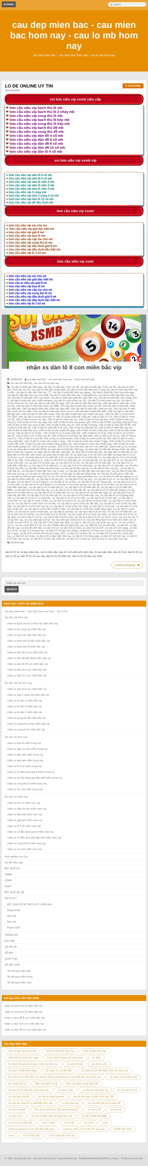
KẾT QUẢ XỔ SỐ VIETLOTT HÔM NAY (29, 904)
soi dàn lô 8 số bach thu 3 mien (95, 530)
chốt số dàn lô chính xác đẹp (31, 419)
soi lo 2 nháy (48, 1122)
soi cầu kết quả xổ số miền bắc (104, 1103)
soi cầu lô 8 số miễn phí (119, 511)
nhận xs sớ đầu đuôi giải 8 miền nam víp (30, 831)
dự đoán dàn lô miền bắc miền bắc (52, 452)
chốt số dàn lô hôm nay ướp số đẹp (26, 425)
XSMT (8, 886)
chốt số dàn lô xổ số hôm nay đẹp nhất (71, 435)
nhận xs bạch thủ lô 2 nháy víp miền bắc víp (32, 623)
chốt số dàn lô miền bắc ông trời (115, 427)
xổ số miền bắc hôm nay (62, 1135)
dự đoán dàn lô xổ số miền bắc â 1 (83, 457)
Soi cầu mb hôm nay (21, 383)
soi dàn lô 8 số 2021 (70, 528)
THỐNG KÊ (11, 934)
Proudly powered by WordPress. (94, 1158)
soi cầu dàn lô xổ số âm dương (70, 484)
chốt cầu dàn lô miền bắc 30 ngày (46, 403)
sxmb (105, 1122)
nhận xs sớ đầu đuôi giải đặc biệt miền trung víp (34, 777)
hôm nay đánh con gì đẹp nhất (82, 1083)
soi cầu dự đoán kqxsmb (51, 1096)
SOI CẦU (10, 940)
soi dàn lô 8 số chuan (23, 536)
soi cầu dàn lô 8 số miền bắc (96, 462)
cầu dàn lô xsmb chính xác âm (70, 400)
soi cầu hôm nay (70, 1103)
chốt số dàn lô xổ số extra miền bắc (61, 433)
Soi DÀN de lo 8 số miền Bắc (100, 525)
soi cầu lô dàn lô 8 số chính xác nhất (87, 514)
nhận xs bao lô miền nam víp (23, 802)
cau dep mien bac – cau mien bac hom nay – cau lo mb (36, 611)
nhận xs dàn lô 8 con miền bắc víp (74, 367)
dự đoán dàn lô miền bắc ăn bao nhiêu (105, 449)
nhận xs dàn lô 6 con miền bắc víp (26, 675)
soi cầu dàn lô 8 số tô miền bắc (75, 465)
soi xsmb (88, 1122)
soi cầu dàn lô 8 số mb (67, 462)
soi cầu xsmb (15, 1116)
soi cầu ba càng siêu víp (95, 1090)
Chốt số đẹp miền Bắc (94, 1051)
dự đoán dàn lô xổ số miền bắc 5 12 (44, 457)
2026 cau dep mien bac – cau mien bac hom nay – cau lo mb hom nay (41, 1158)
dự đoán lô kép (75, 1064)
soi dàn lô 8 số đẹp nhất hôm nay (53, 536)
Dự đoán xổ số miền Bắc (59, 1070)
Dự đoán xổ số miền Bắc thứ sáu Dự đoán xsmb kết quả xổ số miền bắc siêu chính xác (54, 1077)
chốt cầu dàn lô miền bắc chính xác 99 (80, 406)
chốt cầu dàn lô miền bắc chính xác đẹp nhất (45, 408)
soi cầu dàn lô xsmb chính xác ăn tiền (36, 503)
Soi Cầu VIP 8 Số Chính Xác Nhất (52, 522)
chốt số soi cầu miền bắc (70, 446)
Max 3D (11, 915)
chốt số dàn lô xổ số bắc (29, 433)
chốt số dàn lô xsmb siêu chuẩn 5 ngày (44, 441)
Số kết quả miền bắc (19, 970)
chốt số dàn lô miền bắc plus (22, 430)
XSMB (8, 874)
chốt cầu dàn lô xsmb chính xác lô (36, 416)
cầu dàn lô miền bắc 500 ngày (26, 387)
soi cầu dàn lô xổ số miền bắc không (106, 490)
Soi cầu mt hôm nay (16, 736)
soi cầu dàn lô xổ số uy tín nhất (68, 498)
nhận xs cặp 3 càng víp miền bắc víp (28, 694)
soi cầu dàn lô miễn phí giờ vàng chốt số (28, 476)
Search (11, 589)
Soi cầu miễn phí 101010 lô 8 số (68, 519)
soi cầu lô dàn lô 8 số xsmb (58, 517)
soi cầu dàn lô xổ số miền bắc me (52, 492)
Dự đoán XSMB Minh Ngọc (22, 1070)
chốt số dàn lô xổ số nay (106, 435)
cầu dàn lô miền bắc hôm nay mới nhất (27, 395)
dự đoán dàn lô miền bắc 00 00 (30, 449)
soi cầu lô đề (94, 1109)
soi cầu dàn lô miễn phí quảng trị (116, 476)
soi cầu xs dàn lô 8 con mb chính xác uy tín (94, 522)
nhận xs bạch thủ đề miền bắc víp (26, 635)
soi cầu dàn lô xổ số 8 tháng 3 (37, 484)
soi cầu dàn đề (89, 460)
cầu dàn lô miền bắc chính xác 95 (98, 387)
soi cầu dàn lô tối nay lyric (50, 479)
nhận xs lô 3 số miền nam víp (24, 825)
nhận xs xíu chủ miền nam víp (24, 849)
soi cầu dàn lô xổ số (104, 479)
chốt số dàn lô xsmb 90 (30, 438)
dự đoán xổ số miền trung (123, 1077)
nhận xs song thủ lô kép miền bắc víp (28, 723)
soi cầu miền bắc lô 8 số (37, 519)
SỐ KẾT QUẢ (12, 964)
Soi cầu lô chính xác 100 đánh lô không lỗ (56, 1109)
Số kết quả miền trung (19, 976)
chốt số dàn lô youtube (44, 446)
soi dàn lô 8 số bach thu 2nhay (61, 530)
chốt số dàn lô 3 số (102, 416)
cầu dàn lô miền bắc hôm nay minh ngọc (113, 392)
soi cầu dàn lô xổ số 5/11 (63, 481)
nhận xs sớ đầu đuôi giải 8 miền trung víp (31, 771)
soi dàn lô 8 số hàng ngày (85, 536)
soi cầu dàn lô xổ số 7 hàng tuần (94, 481)
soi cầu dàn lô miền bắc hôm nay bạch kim (87, 471)
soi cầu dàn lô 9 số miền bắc (109, 465)
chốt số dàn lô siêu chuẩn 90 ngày (57, 430)
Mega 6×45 (13, 910)
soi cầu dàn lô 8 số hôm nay (39, 462)
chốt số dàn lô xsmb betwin (58, 438)
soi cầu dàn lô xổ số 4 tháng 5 (32, 481)
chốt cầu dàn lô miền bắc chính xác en (53, 411)
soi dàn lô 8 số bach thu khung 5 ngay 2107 (42, 533)
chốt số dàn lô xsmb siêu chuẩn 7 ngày (87, 441)
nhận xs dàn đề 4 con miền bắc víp (27, 652)
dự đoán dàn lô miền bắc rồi (118, 452)
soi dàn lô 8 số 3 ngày (116, 528)
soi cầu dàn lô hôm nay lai (74, 468)
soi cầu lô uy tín (109, 517)
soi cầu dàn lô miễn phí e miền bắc (115, 473)
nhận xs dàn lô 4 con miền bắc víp (26, 669)
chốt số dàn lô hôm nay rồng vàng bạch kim (114, 422)
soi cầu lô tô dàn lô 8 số (86, 517)
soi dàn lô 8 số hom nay (112, 536)
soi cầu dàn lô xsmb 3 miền (33, 500)
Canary (115, 1158)
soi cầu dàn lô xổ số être (101, 484)
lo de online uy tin (34, 460)
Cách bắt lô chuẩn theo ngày (23, 1057)
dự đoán (96, 1057)
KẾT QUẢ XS (12, 868)
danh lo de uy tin (118, 446)
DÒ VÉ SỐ (11, 946)
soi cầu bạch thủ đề (18, 1096)
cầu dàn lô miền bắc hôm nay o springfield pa (73, 395)
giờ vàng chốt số (17, 1083)
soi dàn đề (122, 525)
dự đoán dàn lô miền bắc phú (87, 452)
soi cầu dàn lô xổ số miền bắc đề (68, 490)
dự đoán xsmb (99, 1064)
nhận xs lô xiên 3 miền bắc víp (24, 706)
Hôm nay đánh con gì (46, 1083)
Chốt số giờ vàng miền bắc (22, 1051)
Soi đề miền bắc (14, 862)
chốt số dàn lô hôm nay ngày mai (34, 422)
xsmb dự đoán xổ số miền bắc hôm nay (84, 1129)
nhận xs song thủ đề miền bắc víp (26, 717)
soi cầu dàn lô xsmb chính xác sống (69, 506)
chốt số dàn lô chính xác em (62, 419)
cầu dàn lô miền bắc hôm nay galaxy (72, 392)
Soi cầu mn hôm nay (16, 796)
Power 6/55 (13, 927)
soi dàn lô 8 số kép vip (78, 538)
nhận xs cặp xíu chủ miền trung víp (27, 748)
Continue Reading (128, 566)
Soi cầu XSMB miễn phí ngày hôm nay (63, 525)
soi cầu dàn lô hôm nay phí (104, 468)
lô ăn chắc (17, 460)
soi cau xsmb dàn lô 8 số (28, 525)
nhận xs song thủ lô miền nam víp (26, 843)
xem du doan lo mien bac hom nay (110, 538)
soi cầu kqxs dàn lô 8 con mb (90, 511)
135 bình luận (17, 542)
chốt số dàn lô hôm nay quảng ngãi (71, 422)
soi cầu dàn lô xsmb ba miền (92, 500)
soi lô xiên (69, 1122)
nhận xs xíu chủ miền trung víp (24, 789)
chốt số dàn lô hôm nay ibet (93, 419)
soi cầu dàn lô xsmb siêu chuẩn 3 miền (45, 509)
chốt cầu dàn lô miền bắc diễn (90, 411)
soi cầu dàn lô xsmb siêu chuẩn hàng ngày (89, 509)
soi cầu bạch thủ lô (127, 1090)
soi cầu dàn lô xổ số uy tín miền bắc (31, 498)
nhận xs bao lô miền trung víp (24, 743)
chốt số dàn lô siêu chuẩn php (91, 430)
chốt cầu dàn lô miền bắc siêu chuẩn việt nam (79, 414)
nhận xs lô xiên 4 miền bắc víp (24, 712)
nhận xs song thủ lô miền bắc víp (26, 729)
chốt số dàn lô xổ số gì (94, 433)
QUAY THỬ (11, 958)
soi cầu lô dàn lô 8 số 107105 (51, 514)
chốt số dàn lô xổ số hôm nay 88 (33, 435)
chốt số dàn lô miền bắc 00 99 (114, 425)
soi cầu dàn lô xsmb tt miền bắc (31, 511)
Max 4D (11, 921)
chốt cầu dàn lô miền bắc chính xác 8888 (37, 406)
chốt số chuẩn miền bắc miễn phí (73, 416)
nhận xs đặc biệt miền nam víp (24, 814)
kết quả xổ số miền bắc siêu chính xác (28, 1090)
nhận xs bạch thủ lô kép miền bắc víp (28, 640)
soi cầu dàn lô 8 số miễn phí (43, 465)
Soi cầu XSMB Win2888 (93, 1116)
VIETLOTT (11, 898)
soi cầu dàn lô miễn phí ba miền (42, 473)
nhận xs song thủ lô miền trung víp (27, 783)
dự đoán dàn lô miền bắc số (57, 454)
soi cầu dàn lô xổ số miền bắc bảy (31, 490)
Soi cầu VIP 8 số (23, 522)
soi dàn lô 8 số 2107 (93, 528)
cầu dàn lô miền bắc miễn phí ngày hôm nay (74, 397)
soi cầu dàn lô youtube (61, 511)
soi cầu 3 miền (65, 1090)
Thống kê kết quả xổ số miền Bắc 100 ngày (31, 1129)
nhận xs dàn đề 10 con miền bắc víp (25, 1029)
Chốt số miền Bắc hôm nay (60, 1051)
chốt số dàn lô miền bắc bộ (83, 427)
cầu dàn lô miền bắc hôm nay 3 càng (86, 389)
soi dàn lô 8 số (51, 528)
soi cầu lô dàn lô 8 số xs (30, 517)
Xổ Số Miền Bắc (31, 1135)
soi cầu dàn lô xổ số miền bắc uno (81, 495)
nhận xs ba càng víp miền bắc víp (26, 629)
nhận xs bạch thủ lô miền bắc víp (26, 646)
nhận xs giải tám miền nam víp (24, 820)
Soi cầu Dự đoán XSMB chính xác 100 (93, 1096)
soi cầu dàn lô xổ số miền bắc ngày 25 (91, 492)
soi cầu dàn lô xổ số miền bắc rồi (44, 495)
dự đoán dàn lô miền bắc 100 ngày (66, 449)
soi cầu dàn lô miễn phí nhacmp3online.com (74, 476)
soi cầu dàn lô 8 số (109, 460)
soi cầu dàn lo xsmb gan (102, 506)
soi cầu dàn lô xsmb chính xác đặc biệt (77, 503)
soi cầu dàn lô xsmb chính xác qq (30, 506)
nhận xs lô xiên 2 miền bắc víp (24, 700)
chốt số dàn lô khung (86, 425)
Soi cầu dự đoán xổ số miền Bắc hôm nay (30, 1103)
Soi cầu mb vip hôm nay (46, 383)
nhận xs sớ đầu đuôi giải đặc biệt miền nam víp (34, 837)
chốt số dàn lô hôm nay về (60, 425)
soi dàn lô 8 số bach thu (31, 530)
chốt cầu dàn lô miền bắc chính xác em (91, 408)
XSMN (8, 880)
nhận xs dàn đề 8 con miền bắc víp (25, 1017)
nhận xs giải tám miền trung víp (25, 760)
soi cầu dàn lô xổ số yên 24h (101, 498)
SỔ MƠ (9, 952)
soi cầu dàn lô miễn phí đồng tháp (78, 473)
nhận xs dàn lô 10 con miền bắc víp (27, 663)
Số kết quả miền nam (19, 982)
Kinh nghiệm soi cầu (16, 856)
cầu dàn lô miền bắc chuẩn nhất (48, 389)
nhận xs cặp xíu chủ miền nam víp (26, 808)
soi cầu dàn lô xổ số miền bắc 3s (46, 487)
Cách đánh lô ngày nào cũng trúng (65, 1057)
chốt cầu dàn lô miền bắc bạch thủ (83, 403)
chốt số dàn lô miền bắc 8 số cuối (49, 427)
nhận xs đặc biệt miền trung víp (25, 754)
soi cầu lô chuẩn (16, 1109)
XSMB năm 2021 (123, 1129)
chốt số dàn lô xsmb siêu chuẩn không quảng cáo (45, 444)
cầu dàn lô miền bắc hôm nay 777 (33, 392)
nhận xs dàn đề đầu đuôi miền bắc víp (29, 658)
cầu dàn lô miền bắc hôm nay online (30, 397)
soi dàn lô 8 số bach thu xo (81, 533)
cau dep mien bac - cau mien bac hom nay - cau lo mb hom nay (74, 35)
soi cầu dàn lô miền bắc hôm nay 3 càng (42, 471)
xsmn (11, 1135)
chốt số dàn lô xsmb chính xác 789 (92, 438)
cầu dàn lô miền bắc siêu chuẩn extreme (31, 400)
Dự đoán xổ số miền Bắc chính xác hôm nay (104, 1070)
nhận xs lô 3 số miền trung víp (24, 766)
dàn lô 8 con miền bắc (96, 446)
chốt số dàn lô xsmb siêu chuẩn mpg (92, 444)
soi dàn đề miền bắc (31, 528)
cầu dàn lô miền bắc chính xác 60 (61, 387)
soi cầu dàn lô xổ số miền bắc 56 (82, 487)
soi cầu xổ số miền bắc (20, 1122)
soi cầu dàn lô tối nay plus (78, 479)
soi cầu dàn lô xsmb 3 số (62, 500)
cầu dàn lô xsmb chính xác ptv (104, 400)
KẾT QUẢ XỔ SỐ (14, 892)
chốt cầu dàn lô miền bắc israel (37, 414)
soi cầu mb (115, 1109)
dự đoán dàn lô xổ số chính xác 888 (93, 454)
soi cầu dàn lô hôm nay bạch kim (42, 468)
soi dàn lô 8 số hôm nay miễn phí (47, 538)
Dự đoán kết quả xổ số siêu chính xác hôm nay (33, 1064)
